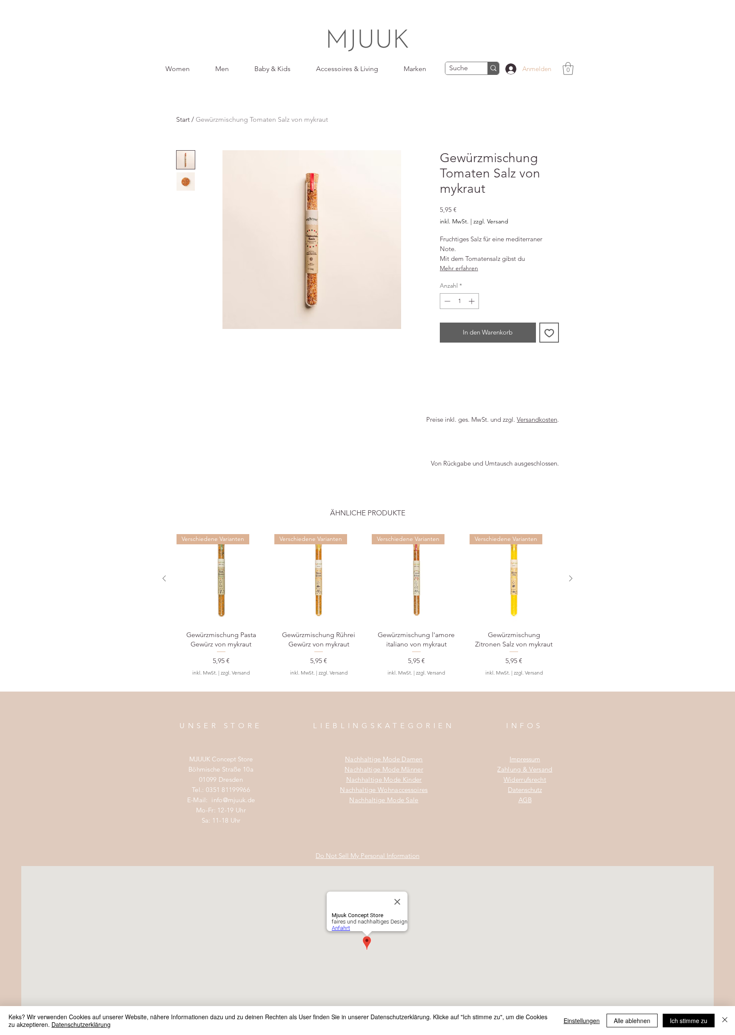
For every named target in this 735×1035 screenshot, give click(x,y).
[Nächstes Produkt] (571, 578)
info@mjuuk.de (233, 800)
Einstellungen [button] (582, 1020)
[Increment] (472, 301)
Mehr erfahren (459, 268)
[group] (367, 613)
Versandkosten (537, 419)
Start (183, 119)
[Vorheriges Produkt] (164, 578)
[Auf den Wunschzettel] (549, 333)
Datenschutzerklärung (81, 1024)
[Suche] (493, 68)
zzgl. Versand (490, 221)
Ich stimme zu (688, 1020)
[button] (568, 68)
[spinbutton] (459, 301)
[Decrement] (446, 301)
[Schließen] (725, 1020)
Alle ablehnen (632, 1020)
